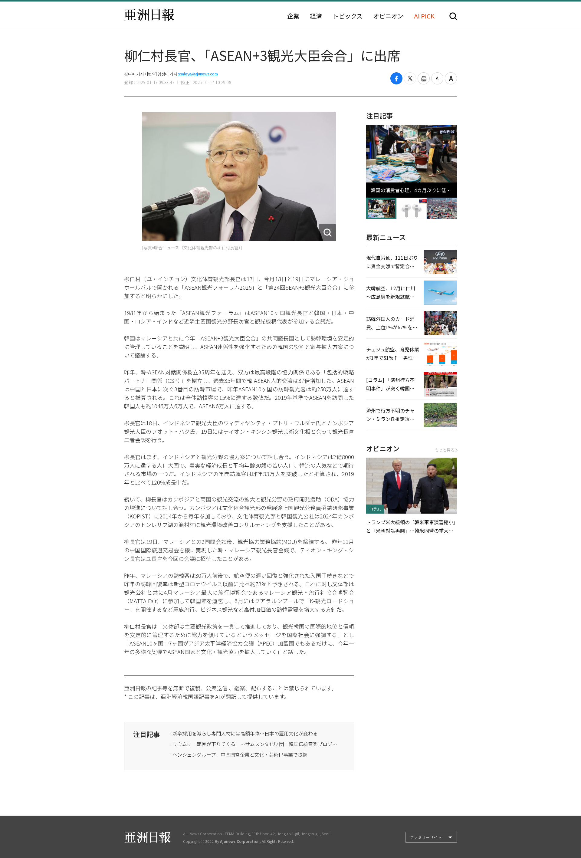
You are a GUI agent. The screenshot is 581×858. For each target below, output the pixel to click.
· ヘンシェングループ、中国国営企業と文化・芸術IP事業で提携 (238, 754)
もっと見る (445, 450)
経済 (316, 16)
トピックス (348, 16)
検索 (453, 16)
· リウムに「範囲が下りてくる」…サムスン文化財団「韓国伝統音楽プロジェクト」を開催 (253, 744)
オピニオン (388, 16)
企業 (293, 16)
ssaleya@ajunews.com (198, 74)
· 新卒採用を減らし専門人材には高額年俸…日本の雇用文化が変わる (243, 733)
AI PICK (424, 16)
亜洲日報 (149, 14)
